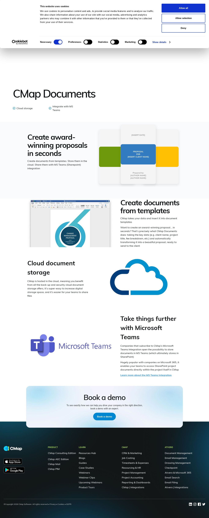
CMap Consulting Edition (62, 453)
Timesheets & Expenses (135, 462)
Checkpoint (171, 467)
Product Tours (87, 487)
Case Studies (86, 467)
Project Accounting (132, 477)
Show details (159, 42)
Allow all (183, 8)
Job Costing (128, 457)
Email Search (172, 477)
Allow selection (183, 18)
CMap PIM (54, 468)
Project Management (134, 472)
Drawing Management (178, 462)
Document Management (178, 453)
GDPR (68, 504)
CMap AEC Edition (58, 459)
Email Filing (171, 482)
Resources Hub (87, 453)
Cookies (61, 504)
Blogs (82, 457)
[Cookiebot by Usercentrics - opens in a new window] (19, 42)
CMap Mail (54, 464)
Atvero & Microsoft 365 (178, 472)
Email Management (176, 457)
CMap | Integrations (133, 487)
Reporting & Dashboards (136, 482)
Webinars (84, 472)
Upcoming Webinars (90, 482)
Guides (83, 462)
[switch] (88, 42)
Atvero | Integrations (176, 487)
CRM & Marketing (132, 453)
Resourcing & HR (131, 467)
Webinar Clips (87, 477)
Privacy (53, 504)
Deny (183, 28)
